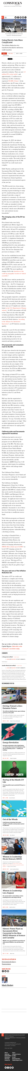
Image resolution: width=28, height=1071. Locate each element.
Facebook (18, 17)
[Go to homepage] (12, 4)
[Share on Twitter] (5, 971)
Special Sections (16, 1058)
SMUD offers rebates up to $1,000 (12, 547)
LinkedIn (23, 17)
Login (7, 659)
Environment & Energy (9, 962)
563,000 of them (13, 81)
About (6, 1052)
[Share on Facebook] (3, 971)
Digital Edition (8, 1055)
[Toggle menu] (5, 17)
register (13, 659)
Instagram (20, 17)
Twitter (16, 17)
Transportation (6, 964)
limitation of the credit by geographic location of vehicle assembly (14, 273)
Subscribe (7, 1054)
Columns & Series (16, 1054)
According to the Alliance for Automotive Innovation (13, 321)
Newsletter (7, 1057)
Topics (13, 1052)
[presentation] (2, 17)
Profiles (14, 1055)
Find (25, 17)
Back (4, 53)
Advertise (7, 1058)
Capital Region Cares (17, 1060)
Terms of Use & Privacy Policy (10, 1037)
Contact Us (7, 1060)
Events (14, 1057)
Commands (1, 1070)
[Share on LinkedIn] (8, 971)
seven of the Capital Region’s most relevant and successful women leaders (13, 865)
